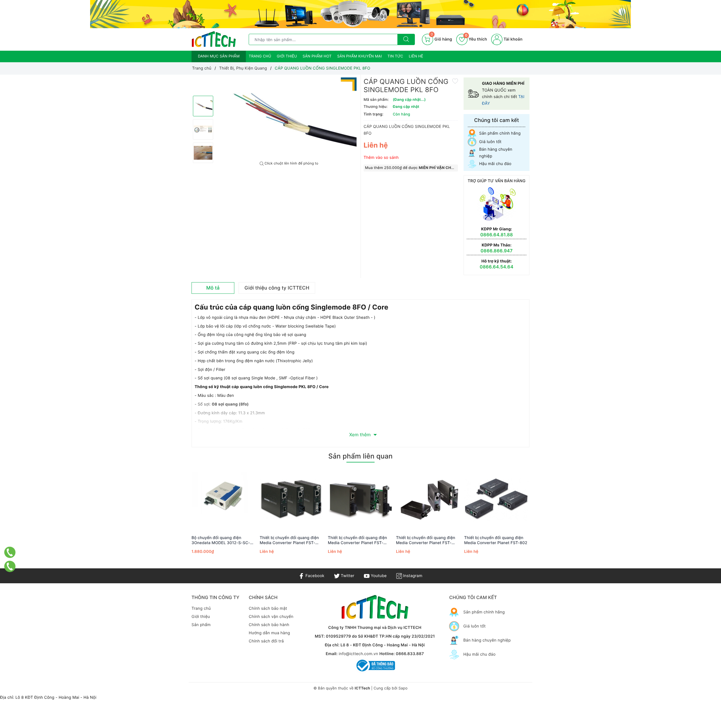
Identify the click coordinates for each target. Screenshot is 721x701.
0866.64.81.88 (496, 234)
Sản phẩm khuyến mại (359, 56)
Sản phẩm (201, 624)
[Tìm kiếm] (406, 39)
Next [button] (545, 518)
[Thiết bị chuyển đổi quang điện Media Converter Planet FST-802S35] (360, 499)
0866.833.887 (410, 653)
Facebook (314, 575)
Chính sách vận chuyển (271, 616)
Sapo (403, 688)
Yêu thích (476, 39)
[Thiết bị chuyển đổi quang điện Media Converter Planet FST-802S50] (292, 499)
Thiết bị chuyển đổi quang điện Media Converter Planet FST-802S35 (357, 540)
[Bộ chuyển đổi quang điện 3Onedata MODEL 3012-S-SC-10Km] (224, 499)
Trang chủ (260, 56)
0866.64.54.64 (496, 267)
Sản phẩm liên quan (360, 456)
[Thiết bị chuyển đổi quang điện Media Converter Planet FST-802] (496, 499)
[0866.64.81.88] (10, 566)
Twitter (347, 575)
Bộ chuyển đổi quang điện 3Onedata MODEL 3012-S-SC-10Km (221, 540)
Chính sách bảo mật (268, 608)
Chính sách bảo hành (269, 624)
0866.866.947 (496, 250)
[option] (289, 118)
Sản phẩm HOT (316, 56)
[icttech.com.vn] (214, 39)
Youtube (378, 575)
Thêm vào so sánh (381, 157)
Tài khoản (512, 39)
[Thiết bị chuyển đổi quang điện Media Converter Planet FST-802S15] (428, 499)
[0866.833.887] (10, 552)
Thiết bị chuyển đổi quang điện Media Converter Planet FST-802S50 (289, 540)
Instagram (412, 575)
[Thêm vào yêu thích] (455, 80)
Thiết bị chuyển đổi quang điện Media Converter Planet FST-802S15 (425, 540)
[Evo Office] (360, 14)
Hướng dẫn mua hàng (269, 633)
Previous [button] (176, 518)
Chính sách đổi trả (266, 641)
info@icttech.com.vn (358, 653)
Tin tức (395, 56)
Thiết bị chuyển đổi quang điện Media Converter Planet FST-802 (495, 540)
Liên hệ (416, 56)
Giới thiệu (287, 56)
